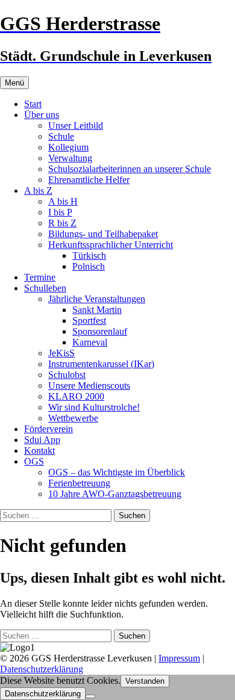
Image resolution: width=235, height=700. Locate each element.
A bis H (63, 201)
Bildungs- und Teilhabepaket (103, 234)
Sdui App (42, 440)
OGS (34, 461)
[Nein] (90, 696)
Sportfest (89, 320)
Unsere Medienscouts (89, 385)
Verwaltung (70, 158)
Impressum (179, 658)
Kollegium (68, 147)
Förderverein (48, 429)
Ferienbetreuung (79, 483)
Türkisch (89, 255)
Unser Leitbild (75, 125)
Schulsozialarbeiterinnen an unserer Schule (129, 169)
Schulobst (67, 375)
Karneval (89, 342)
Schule (61, 136)
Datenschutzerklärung (41, 669)
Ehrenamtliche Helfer (89, 180)
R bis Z (62, 223)
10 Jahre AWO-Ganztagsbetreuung (114, 494)
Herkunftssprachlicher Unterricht (110, 245)
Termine (39, 277)
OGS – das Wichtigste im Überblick (116, 472)
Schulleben (45, 288)
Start (33, 104)
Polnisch (88, 266)
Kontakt (39, 450)
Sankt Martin (97, 310)
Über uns (41, 115)
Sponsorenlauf (99, 331)
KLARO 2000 (76, 396)
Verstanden (144, 681)
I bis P (60, 212)
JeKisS (61, 353)
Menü (14, 82)
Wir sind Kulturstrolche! (94, 407)
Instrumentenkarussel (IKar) (101, 364)
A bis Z (38, 190)
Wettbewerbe (73, 418)
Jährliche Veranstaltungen (96, 299)
